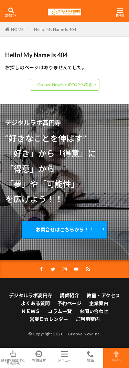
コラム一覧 (60, 311)
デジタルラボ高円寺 (30, 295)
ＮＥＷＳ (30, 311)
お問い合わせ (93, 311)
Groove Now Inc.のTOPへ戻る (64, 84)
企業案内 (98, 303)
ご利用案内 (88, 319)
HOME (17, 29)
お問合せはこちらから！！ (65, 229)
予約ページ (69, 303)
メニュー (65, 360)
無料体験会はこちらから (13, 361)
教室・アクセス (103, 295)
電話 (90, 360)
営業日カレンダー (49, 319)
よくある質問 (35, 303)
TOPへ (116, 360)
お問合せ (39, 360)
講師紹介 (69, 295)
